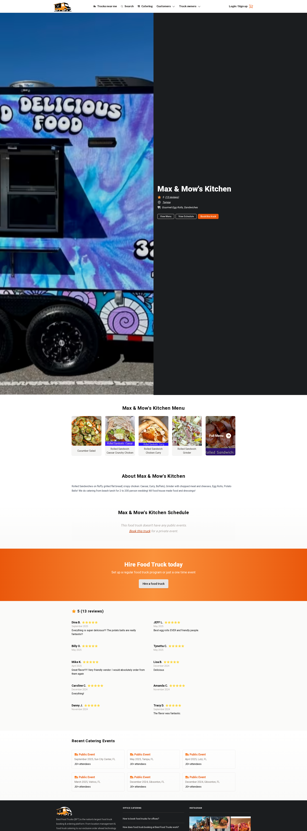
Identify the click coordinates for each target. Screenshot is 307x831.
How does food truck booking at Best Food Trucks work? (151, 827)
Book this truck (208, 216)
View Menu (165, 216)
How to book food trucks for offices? (141, 818)
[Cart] (250, 6)
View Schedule (186, 216)
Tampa (166, 202)
